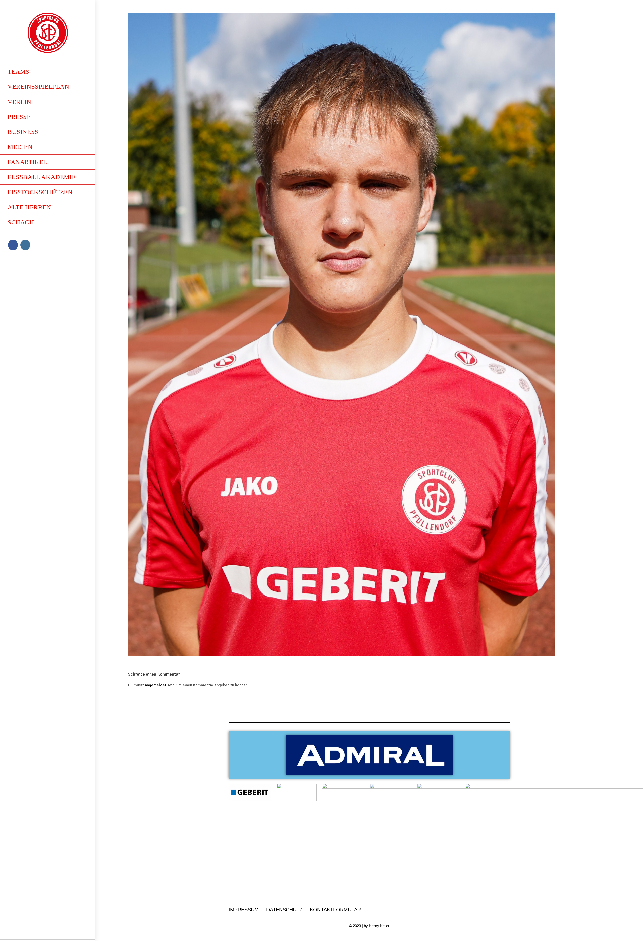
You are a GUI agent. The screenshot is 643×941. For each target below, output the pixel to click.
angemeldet (155, 685)
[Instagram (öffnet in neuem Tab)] (25, 245)
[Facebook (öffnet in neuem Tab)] (13, 245)
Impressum (244, 909)
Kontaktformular (335, 909)
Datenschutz (284, 909)
